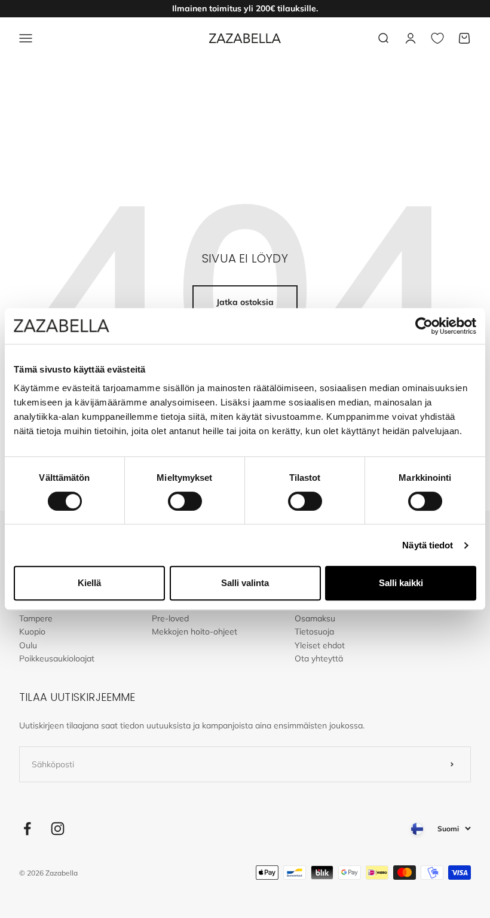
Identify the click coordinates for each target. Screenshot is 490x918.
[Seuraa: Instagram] (58, 829)
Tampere (36, 618)
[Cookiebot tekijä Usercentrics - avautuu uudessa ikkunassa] (424, 326)
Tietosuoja (314, 631)
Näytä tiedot (427, 545)
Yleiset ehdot (320, 645)
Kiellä (89, 583)
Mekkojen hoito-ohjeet (194, 631)
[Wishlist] (437, 38)
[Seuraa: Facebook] (27, 829)
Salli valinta (245, 583)
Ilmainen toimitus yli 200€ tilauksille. (245, 8)
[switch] (185, 501)
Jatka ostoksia (245, 302)
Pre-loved (170, 618)
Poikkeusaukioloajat (56, 658)
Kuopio (32, 631)
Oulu (28, 645)
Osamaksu (315, 618)
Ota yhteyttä (319, 658)
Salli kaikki (401, 583)
